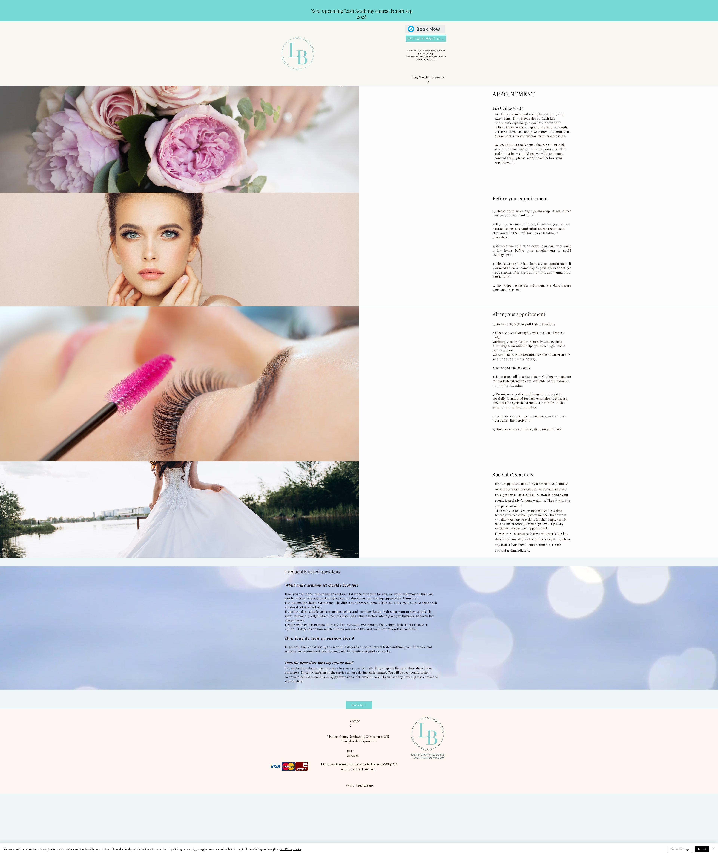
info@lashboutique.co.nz (359, 741)
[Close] (713, 849)
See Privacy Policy (290, 849)
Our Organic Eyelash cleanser (538, 355)
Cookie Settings (680, 849)
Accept (702, 849)
